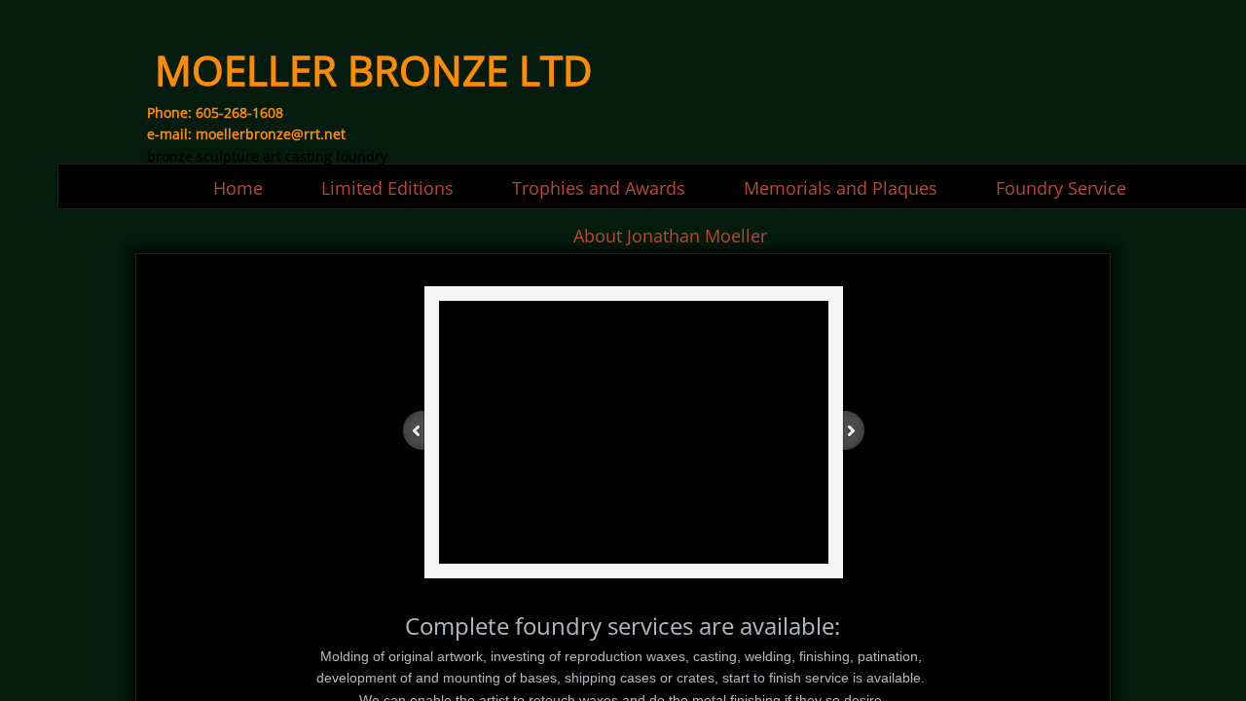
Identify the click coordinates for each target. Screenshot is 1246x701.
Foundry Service (1061, 188)
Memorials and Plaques (840, 188)
